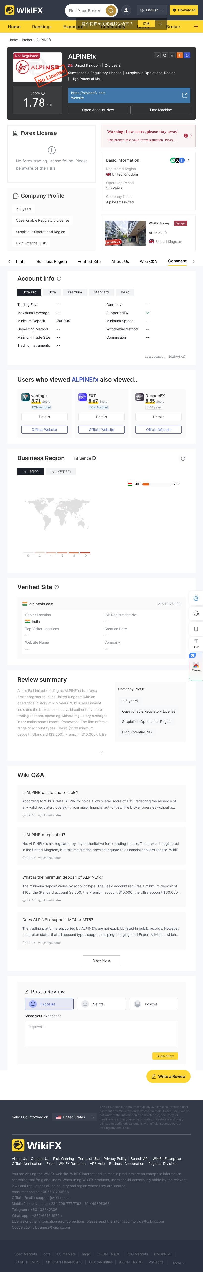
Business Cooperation (126, 1163)
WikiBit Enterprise (167, 1158)
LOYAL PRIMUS (26, 1262)
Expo (50, 1163)
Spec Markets (25, 1254)
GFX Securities (101, 1262)
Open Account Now (98, 110)
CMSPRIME (163, 1254)
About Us (19, 1158)
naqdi (86, 1254)
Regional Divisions (162, 1163)
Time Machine (160, 110)
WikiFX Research (72, 1163)
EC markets (66, 1254)
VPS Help (97, 1163)
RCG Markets (137, 1254)
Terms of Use (89, 1158)
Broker (27, 40)
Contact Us (40, 1158)
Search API (140, 1158)
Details (44, 417)
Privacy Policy (115, 1158)
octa (47, 1254)
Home (13, 40)
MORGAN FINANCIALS (64, 1262)
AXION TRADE (130, 1262)
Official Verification (27, 1163)
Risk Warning (63, 1158)
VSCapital (156, 1262)
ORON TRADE (109, 1254)
